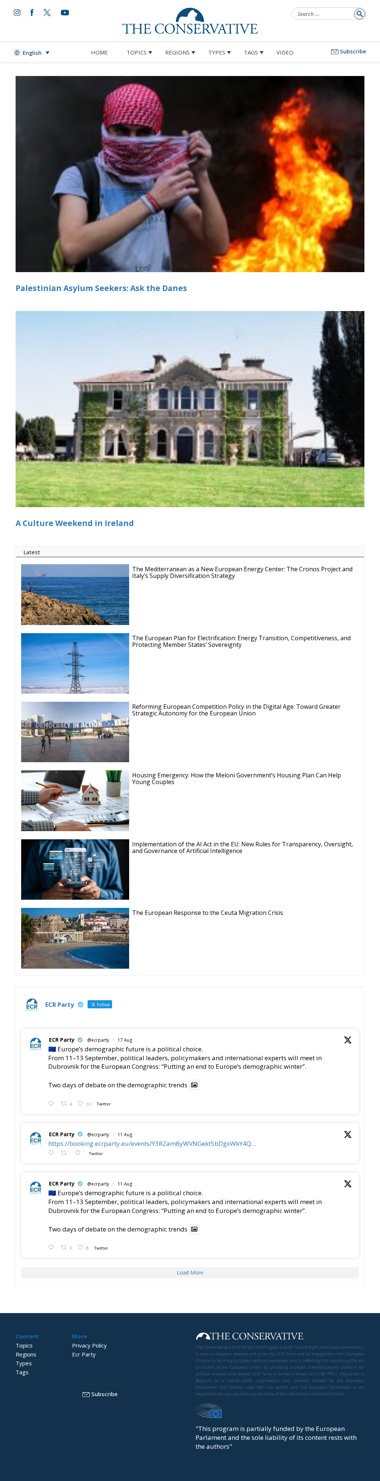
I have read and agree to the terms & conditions (193, 797)
